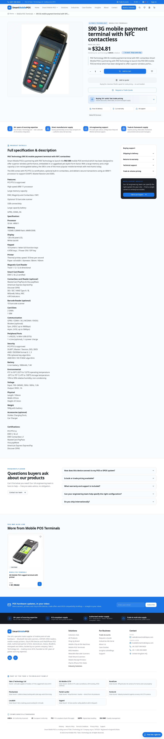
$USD (136, 2)
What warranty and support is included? (82, 486)
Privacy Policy (94, 726)
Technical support (130, 165)
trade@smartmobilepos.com (142, 643)
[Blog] (15, 658)
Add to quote (124, 80)
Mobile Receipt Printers (77, 660)
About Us (102, 644)
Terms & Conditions (82, 726)
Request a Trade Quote (124, 90)
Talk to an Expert (137, 194)
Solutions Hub (74, 635)
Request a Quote (105, 638)
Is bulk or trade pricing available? (79, 478)
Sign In (154, 2)
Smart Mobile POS (49, 7)
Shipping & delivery (130, 153)
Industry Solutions (75, 666)
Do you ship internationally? (77, 501)
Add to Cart (126, 71)
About (106, 7)
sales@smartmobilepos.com (142, 637)
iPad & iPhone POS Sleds (78, 663)
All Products (73, 638)
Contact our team (15, 492)
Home (37, 7)
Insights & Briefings (106, 650)
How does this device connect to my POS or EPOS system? (89, 470)
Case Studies (87, 7)
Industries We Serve (106, 641)
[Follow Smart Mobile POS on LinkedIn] (9, 658)
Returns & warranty (130, 159)
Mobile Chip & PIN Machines (79, 644)
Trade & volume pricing (132, 171)
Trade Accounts (124, 2)
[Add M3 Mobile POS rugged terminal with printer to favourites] (40, 536)
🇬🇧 (145, 2)
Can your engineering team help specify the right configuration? (93, 494)
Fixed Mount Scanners (77, 657)
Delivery (61, 726)
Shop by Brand (74, 641)
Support (102, 654)
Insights (98, 7)
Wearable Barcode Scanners (79, 654)
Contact (114, 7)
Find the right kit (153, 735)
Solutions (64, 7)
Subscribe (151, 605)
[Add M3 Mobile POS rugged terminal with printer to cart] (40, 584)
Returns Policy (70, 726)
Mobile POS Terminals (25, 14)
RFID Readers (74, 650)
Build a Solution (129, 7)
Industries (75, 7)
